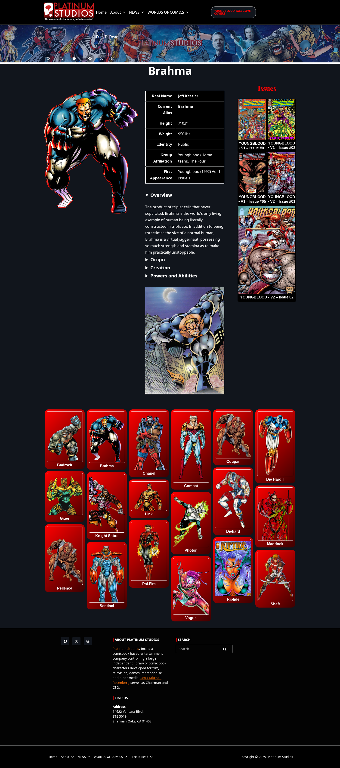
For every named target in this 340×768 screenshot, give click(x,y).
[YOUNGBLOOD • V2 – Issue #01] (281, 173)
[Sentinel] (107, 574)
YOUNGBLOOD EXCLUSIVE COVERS (232, 12)
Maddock (275, 544)
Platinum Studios (126, 648)
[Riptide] (233, 568)
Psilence (64, 588)
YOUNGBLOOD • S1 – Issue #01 (252, 145)
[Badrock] (65, 437)
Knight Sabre (106, 536)
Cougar (233, 461)
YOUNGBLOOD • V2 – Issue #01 (281, 199)
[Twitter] (101, 58)
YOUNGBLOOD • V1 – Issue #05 (252, 199)
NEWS (134, 12)
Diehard (233, 531)
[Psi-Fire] (149, 552)
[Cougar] (233, 435)
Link (149, 514)
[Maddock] (275, 515)
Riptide (233, 599)
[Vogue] (191, 587)
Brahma (107, 466)
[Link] (149, 497)
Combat (191, 486)
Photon (191, 550)
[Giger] (65, 495)
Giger (64, 518)
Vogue (191, 618)
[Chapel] (149, 441)
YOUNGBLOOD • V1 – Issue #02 (281, 145)
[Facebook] (90, 58)
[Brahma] (107, 438)
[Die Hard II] (275, 444)
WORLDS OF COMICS (166, 12)
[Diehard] (233, 499)
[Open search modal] (61, 58)
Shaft (275, 604)
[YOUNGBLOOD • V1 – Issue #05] (252, 173)
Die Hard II (275, 479)
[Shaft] (275, 577)
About (115, 12)
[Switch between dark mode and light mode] (48, 58)
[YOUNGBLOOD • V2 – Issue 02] (266, 250)
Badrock (64, 465)
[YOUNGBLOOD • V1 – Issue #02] (281, 119)
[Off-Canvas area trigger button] (74, 58)
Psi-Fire (149, 584)
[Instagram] (113, 58)
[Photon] (191, 521)
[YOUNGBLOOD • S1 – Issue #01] (252, 119)
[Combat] (191, 447)
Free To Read (107, 36)
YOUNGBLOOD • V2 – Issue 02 (267, 297)
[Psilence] (65, 556)
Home (101, 12)
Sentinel (107, 606)
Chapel (149, 473)
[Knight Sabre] (107, 504)
